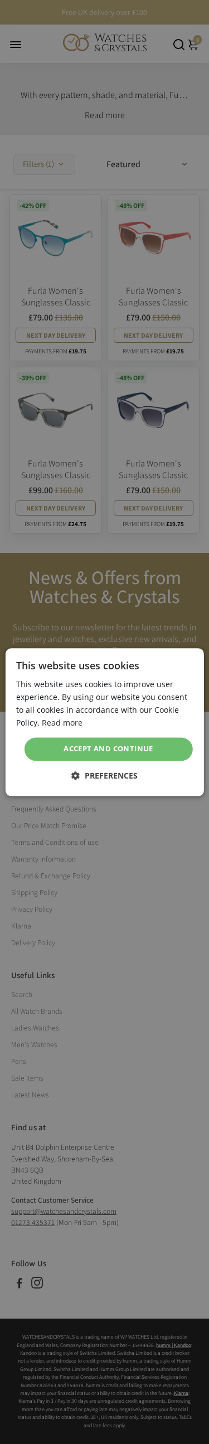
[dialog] (104, 722)
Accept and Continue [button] (108, 749)
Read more (62, 722)
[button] (104, 775)
